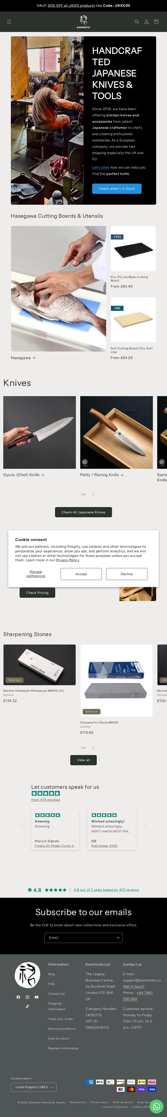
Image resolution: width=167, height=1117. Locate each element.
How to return (58, 1038)
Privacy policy (99, 1102)
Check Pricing (37, 593)
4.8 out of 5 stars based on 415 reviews (106, 890)
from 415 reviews (45, 800)
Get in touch (133, 986)
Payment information (63, 1048)
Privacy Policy (67, 560)
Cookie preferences (144, 1106)
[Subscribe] (117, 938)
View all (83, 760)
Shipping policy (146, 1102)
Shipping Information (57, 1006)
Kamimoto (34, 1102)
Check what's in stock (117, 189)
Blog (51, 974)
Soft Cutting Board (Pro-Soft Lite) (132, 350)
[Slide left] (74, 494)
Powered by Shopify (53, 1102)
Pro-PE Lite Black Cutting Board (129, 278)
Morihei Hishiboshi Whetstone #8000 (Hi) (33, 690)
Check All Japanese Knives (83, 512)
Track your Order (60, 1019)
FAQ (51, 984)
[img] (85, 793)
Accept (81, 574)
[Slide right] (93, 494)
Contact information (115, 1106)
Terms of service (123, 1102)
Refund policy (78, 1102)
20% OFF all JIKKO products (71, 5)
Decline (127, 574)
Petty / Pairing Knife (99, 474)
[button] (9, 22)
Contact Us (56, 994)
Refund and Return (62, 1029)
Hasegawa (21, 357)
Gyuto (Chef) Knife (21, 474)
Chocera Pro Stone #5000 (99, 722)
